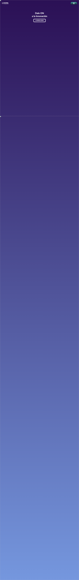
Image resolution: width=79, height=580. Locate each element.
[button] (74, 3)
